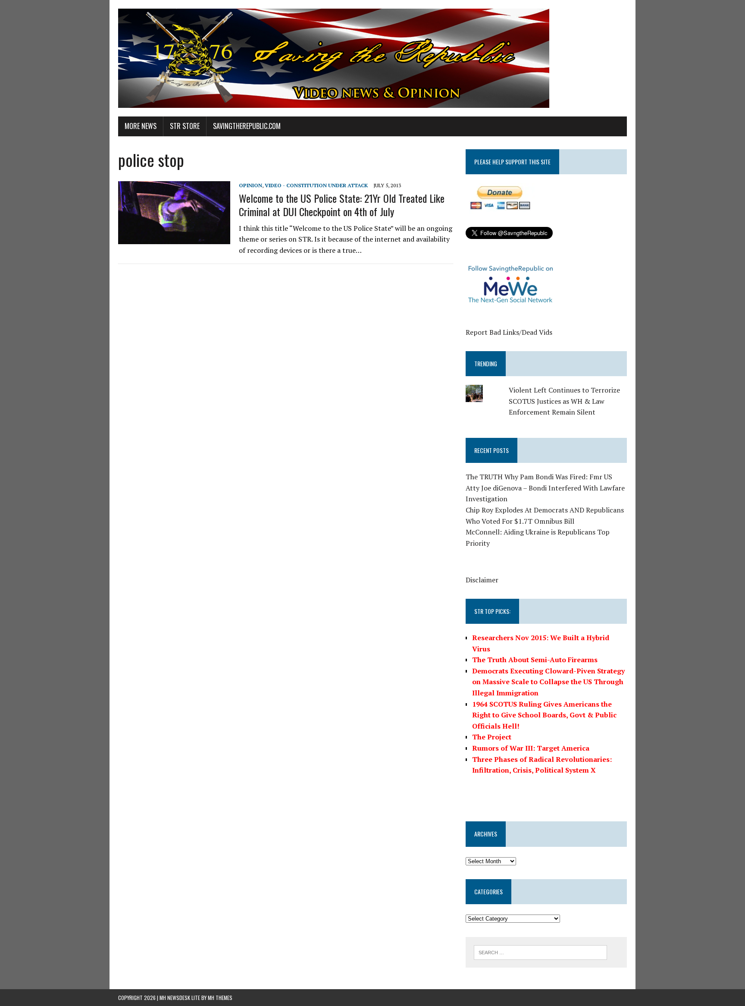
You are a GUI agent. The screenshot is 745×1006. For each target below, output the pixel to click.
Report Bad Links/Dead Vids (509, 332)
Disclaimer (482, 580)
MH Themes (220, 997)
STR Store (185, 126)
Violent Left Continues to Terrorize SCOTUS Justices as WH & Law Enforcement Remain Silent (564, 401)
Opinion (250, 185)
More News (141, 126)
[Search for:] (540, 951)
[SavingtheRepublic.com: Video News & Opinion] (372, 58)
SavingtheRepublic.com (247, 126)
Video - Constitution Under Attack (316, 185)
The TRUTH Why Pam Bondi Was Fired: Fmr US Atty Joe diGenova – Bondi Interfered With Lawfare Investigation (545, 487)
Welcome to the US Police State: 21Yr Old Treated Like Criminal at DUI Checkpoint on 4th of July (341, 204)
